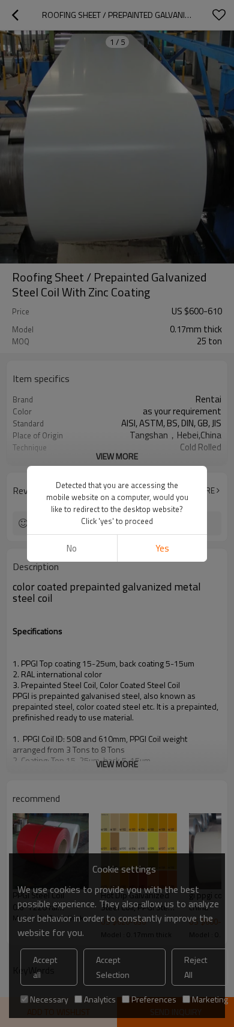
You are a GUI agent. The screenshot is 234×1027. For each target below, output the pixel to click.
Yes (162, 548)
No (72, 548)
